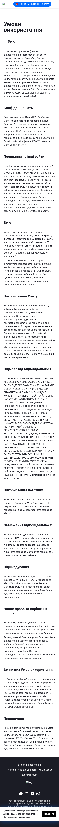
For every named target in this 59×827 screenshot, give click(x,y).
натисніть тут (18, 144)
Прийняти (49, 814)
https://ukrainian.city (43, 61)
